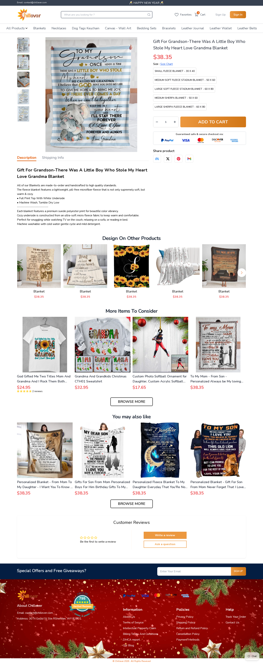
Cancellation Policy (187, 634)
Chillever (119, 661)
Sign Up (220, 15)
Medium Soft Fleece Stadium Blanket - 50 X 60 (185, 80)
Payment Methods (187, 640)
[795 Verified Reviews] (82, 619)
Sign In (237, 15)
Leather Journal (192, 28)
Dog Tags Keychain (85, 28)
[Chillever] (29, 15)
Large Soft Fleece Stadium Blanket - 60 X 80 (184, 89)
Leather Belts (247, 28)
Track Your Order (236, 617)
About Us (129, 617)
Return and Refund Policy (192, 628)
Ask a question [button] (165, 544)
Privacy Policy (184, 617)
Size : (163, 64)
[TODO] (157, 159)
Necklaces (59, 28)
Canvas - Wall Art (118, 28)
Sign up (238, 571)
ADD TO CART (213, 122)
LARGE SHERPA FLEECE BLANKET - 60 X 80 (180, 107)
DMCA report (131, 640)
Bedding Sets (146, 28)
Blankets (39, 28)
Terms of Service (133, 622)
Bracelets (169, 28)
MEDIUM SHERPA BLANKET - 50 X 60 (176, 98)
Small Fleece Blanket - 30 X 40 (175, 71)
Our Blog (128, 645)
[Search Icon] (148, 14)
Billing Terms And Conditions (140, 634)
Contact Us (232, 622)
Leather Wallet (221, 28)
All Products (15, 28)
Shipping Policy (185, 622)
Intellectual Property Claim (139, 628)
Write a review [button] (165, 535)
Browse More (131, 401)
